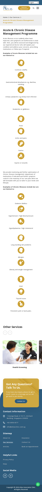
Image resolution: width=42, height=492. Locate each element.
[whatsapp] (38, 484)
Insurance (25, 438)
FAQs (5, 464)
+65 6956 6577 (12, 423)
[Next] (10, 333)
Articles (6, 446)
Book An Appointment (24, 8)
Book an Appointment (30, 446)
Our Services (8, 442)
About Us (6, 438)
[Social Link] (5, 476)
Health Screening (20, 367)
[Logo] (7, 8)
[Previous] (5, 333)
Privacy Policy (8, 459)
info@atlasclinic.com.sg (16, 427)
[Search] (33, 8)
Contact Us (21, 401)
